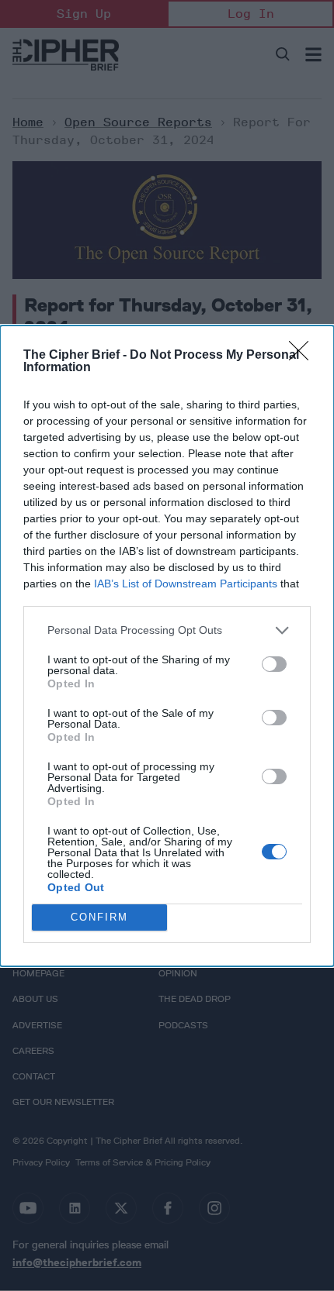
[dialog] (167, 645)
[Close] (303, 355)
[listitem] (167, 630)
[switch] (274, 664)
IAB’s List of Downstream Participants (185, 583)
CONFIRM (99, 917)
